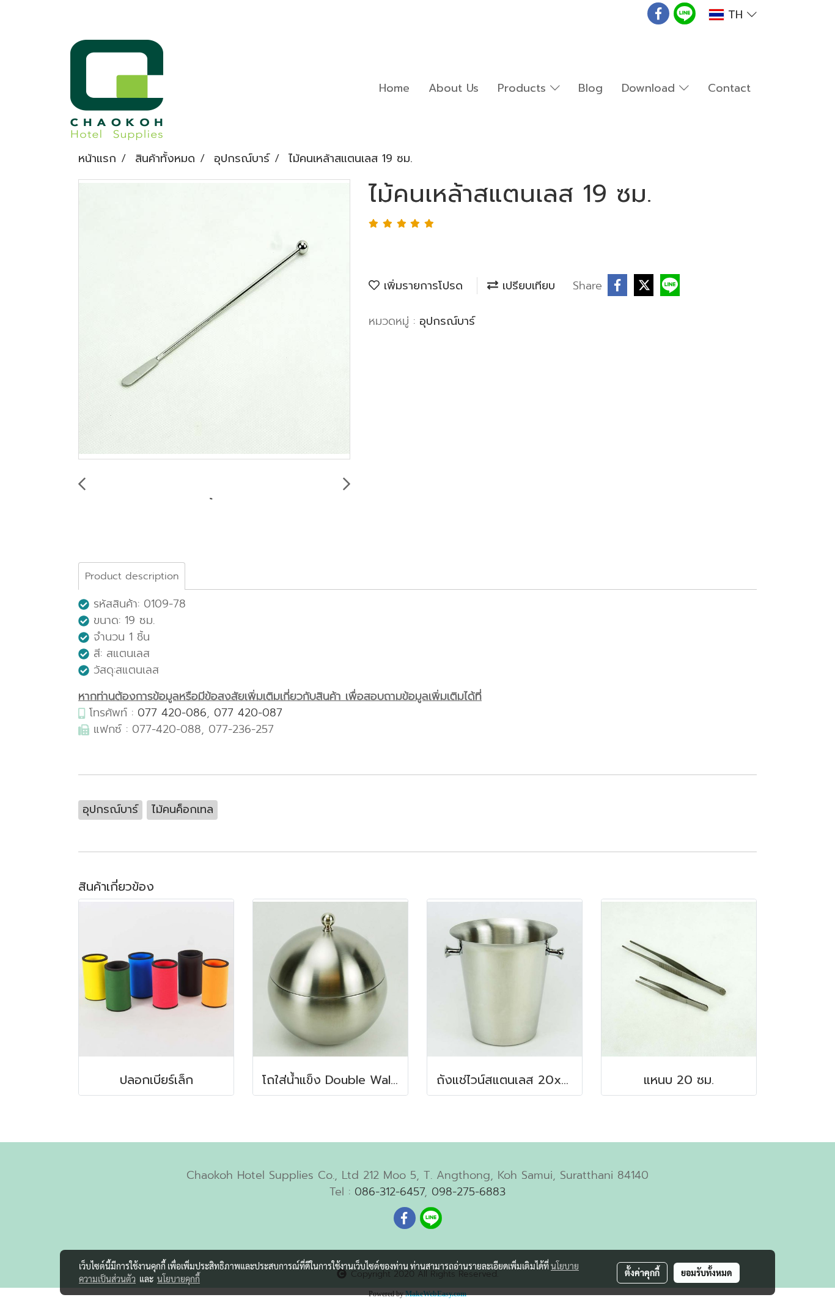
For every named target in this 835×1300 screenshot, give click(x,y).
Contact (729, 88)
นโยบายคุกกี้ (178, 1278)
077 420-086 (172, 712)
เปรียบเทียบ (526, 285)
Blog (590, 88)
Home (394, 88)
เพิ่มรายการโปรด (421, 285)
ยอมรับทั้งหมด (706, 1272)
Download (650, 88)
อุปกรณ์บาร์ (447, 321)
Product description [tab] (131, 576)
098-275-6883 (469, 1191)
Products (524, 88)
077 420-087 (248, 712)
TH (735, 14)
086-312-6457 (389, 1191)
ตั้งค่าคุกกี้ (642, 1272)
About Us (454, 88)
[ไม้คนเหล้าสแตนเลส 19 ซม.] (214, 320)
